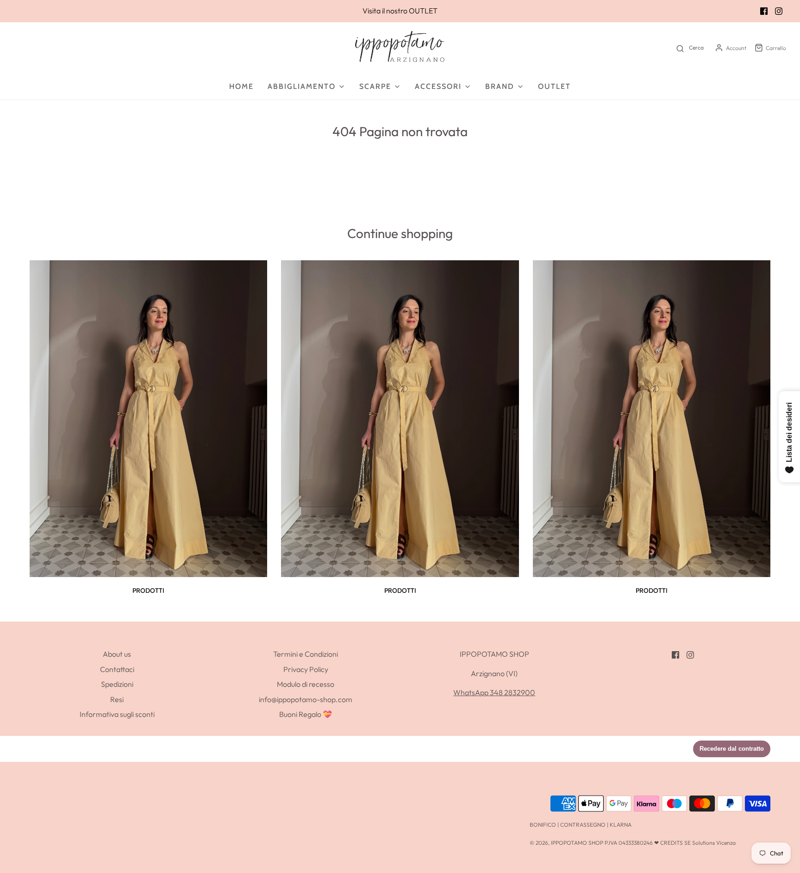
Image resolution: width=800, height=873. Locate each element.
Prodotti (148, 590)
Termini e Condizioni (305, 654)
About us (117, 654)
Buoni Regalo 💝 (305, 714)
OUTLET (423, 10)
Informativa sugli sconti (117, 714)
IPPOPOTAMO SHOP (577, 842)
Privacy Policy (305, 669)
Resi (117, 699)
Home (241, 86)
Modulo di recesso (305, 684)
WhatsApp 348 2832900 (494, 692)
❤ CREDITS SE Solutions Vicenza (695, 842)
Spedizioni (117, 684)
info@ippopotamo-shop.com (305, 699)
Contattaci (117, 669)
